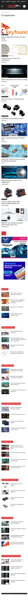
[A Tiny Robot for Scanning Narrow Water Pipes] (5, 391)
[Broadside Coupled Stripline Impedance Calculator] (5, 568)
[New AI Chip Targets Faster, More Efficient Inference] (5, 384)
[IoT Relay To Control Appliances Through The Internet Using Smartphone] (5, 301)
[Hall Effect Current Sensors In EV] (14, 110)
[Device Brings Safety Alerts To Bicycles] (5, 422)
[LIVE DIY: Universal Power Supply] (5, 454)
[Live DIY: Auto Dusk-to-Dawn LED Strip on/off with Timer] (5, 467)
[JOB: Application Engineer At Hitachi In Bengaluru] (5, 523)
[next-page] (14, 233)
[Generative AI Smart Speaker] (5, 308)
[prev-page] (2, 320)
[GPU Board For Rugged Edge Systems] (5, 505)
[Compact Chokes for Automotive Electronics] (5, 492)
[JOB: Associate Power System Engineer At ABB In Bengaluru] (5, 543)
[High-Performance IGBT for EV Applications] (14, 172)
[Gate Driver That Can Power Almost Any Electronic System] (14, 151)
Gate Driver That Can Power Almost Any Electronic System (13, 160)
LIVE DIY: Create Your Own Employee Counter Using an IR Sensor (17, 447)
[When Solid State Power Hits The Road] (14, 71)
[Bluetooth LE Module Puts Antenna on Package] (5, 409)
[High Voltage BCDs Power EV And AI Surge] (14, 28)
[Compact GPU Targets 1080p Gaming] (5, 499)
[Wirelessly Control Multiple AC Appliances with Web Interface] (5, 353)
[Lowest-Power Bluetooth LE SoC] (5, 415)
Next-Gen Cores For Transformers (12, 99)
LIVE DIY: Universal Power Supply (17, 452)
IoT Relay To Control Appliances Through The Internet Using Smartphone (17, 301)
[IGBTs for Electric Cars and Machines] (5, 485)
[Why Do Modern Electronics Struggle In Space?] (5, 315)
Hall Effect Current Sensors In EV (12, 118)
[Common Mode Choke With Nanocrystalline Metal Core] (14, 193)
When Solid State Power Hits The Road (14, 79)
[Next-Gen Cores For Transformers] (14, 90)
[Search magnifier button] (24, 6)
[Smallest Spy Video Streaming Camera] (5, 346)
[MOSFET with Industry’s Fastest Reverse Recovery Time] (14, 214)
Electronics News (5, 34)
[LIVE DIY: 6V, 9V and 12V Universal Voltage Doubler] (5, 461)
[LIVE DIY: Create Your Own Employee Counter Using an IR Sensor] (5, 447)
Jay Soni (3, 162)
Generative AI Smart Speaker (16, 307)
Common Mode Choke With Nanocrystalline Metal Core (10, 202)
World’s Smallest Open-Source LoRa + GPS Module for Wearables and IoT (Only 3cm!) (18, 339)
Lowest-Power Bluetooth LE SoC (17, 414)
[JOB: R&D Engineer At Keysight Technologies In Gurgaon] (5, 537)
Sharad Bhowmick (5, 184)
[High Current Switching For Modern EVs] (14, 129)
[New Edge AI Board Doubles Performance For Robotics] (5, 377)
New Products (4, 156)
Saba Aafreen (4, 40)
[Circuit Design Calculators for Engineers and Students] (5, 561)
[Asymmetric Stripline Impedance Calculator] (5, 582)
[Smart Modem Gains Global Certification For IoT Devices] (5, 371)
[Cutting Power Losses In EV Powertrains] (14, 50)
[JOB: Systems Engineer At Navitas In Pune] (5, 530)
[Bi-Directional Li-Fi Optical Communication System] (5, 294)
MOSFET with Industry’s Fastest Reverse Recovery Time (12, 224)
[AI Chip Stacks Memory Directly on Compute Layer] (5, 429)
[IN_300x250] (14, 257)
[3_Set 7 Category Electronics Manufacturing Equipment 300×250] (14, 279)
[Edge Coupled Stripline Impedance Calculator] (5, 575)
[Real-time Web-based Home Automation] (5, 332)
